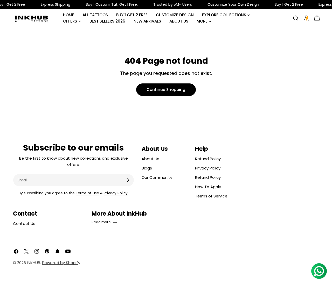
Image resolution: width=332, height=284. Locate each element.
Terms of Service (211, 196)
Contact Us (24, 223)
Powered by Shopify (61, 262)
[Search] (295, 18)
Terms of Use (87, 193)
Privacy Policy (207, 168)
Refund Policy (208, 158)
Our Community (157, 177)
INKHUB (33, 262)
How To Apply (208, 186)
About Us (150, 158)
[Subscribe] (127, 180)
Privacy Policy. (116, 193)
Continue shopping (166, 89)
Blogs (147, 168)
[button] (127, 217)
